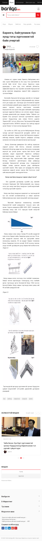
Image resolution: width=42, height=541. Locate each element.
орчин (30, 398)
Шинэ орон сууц (30, 2)
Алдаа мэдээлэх (10, 49)
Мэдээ (12, 2)
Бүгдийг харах (30, 413)
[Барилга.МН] (10, 9)
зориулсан (17, 398)
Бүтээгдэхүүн (20, 2)
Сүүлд (21, 471)
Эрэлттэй (21, 476)
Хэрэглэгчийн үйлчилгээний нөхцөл (13, 517)
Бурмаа (9, 46)
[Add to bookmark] (37, 46)
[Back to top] (36, 529)
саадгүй (24, 398)
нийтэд (10, 398)
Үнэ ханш (37, 24)
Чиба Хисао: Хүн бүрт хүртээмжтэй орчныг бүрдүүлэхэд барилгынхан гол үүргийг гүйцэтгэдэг (20, 445)
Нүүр (4, 24)
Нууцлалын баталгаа (8, 519)
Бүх (4, 398)
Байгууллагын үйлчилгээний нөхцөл (13, 521)
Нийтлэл (18, 24)
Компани (5, 2)
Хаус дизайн (27, 24)
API (28, 521)
